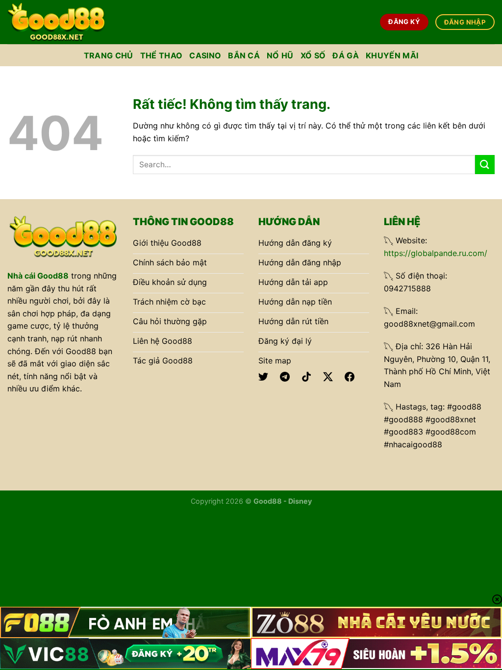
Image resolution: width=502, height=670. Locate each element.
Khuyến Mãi (392, 55)
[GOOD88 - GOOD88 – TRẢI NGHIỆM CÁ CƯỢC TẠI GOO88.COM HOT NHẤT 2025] (56, 22)
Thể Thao (161, 55)
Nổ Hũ (280, 55)
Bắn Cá (244, 55)
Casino (205, 55)
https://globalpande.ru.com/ (435, 253)
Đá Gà (345, 55)
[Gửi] (485, 164)
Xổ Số (313, 55)
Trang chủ (108, 55)
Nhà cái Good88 (38, 276)
